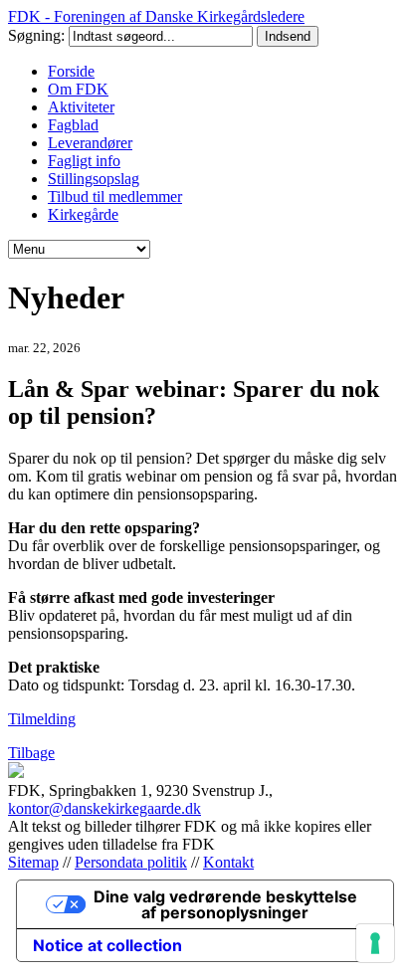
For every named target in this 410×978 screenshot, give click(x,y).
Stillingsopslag (93, 178)
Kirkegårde (83, 214)
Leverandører (90, 142)
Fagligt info (84, 160)
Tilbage (31, 752)
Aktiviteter (81, 106)
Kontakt (228, 862)
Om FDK (78, 89)
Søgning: (38, 35)
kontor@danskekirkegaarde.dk (104, 808)
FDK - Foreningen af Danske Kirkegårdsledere (156, 16)
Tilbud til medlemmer (115, 196)
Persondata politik (131, 862)
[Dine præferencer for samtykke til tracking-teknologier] (375, 943)
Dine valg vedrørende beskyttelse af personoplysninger (225, 904)
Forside (71, 71)
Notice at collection (107, 945)
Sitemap (33, 862)
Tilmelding (42, 718)
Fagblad (73, 124)
